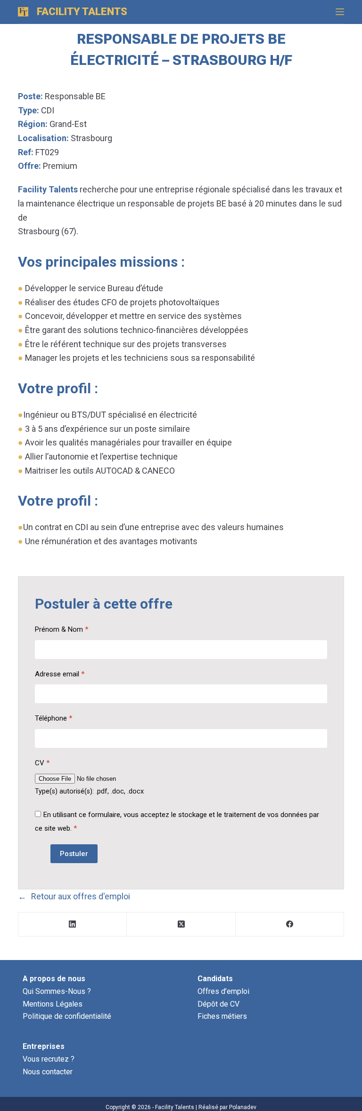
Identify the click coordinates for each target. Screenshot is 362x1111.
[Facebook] (290, 924)
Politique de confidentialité (67, 1016)
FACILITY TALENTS (82, 11)
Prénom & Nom (61, 629)
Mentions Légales (52, 1004)
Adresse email (59, 674)
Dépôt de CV (218, 1004)
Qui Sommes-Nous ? (57, 991)
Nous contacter (48, 1071)
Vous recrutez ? (48, 1059)
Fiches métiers (222, 1016)
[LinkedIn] (72, 924)
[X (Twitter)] (181, 924)
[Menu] (340, 12)
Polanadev (242, 1107)
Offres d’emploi (223, 991)
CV (42, 763)
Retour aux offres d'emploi (80, 896)
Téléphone (53, 718)
